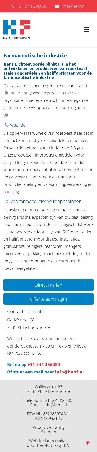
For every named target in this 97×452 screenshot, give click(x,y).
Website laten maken (48, 440)
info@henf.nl (72, 6)
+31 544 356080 (30, 6)
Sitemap (48, 431)
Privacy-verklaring (48, 427)
